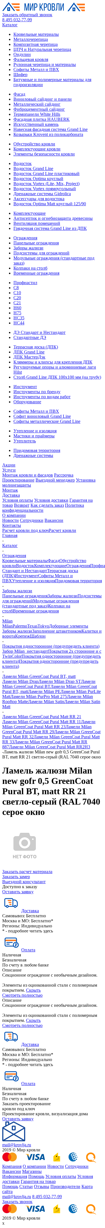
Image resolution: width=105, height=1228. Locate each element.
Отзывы (41, 1186)
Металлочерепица (30, 39)
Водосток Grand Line (33, 168)
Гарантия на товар (38, 1181)
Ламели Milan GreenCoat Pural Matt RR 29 (47, 729)
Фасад (19, 94)
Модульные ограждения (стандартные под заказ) (40, 603)
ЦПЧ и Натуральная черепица (42, 49)
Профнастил (25, 282)
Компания (12, 1166)
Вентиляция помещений (36, 223)
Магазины (32, 1171)
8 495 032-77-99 (17, 19)
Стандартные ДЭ (29, 337)
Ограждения (25, 237)
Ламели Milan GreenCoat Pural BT (48, 684)
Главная (9, 535)
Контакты (11, 525)
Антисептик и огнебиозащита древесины (53, 218)
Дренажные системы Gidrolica (42, 193)
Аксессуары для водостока (38, 198)
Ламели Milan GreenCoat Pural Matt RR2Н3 (49, 746)
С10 (17, 292)
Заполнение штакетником (56, 631)
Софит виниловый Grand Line (42, 416)
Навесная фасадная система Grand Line (50, 129)
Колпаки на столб (30, 268)
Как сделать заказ (47, 505)
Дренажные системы (33, 455)
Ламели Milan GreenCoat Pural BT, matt (39, 676)
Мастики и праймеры (34, 435)
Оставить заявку (18, 891)
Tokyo (43, 626)
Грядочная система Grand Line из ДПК (50, 228)
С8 (16, 287)
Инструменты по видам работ (42, 396)
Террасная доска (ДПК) (35, 347)
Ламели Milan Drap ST (59, 681)
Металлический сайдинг (36, 104)
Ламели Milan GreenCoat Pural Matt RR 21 (41, 716)
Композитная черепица (35, 44)
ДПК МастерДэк (29, 357)
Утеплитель (24, 441)
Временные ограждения (36, 273)
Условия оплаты (17, 500)
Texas (32, 626)
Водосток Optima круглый (38, 178)
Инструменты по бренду (36, 391)
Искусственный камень (36, 124)
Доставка (11, 495)
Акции (8, 465)
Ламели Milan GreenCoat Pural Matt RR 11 (41, 721)
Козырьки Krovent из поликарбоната (48, 134)
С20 (17, 297)
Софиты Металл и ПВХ (36, 69)
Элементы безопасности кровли (44, 154)
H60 (17, 307)
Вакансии (54, 520)
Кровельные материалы (36, 34)
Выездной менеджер (55, 480)
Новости (10, 520)
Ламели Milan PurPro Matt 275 (38, 696)
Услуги (9, 470)
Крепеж (22, 636)
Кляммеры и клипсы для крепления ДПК (52, 362)
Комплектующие (29, 213)
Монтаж (10, 490)
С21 (17, 302)
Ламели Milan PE (44, 691)
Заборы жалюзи (28, 248)
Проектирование (18, 480)
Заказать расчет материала (27, 871)
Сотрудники (31, 520)
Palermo (20, 626)
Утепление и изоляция (35, 430)
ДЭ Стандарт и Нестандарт (39, 332)
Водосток (22, 163)
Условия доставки (51, 500)
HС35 (18, 317)
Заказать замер (16, 876)
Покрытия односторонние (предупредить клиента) (50, 646)
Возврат (21, 505)
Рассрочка (63, 475)
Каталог (10, 24)
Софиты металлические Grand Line (46, 421)
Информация (14, 1176)
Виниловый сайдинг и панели (42, 99)
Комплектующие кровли (36, 149)
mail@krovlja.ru (16, 1144)
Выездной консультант (24, 881)
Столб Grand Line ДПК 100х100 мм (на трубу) (57, 377)
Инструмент (25, 386)
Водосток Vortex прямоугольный (44, 188)
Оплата (28, 949)
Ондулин (22, 54)
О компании (14, 515)
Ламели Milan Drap (20, 681)
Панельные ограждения (36, 243)
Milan (7, 621)
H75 (17, 312)
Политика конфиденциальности (43, 508)
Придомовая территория (36, 450)
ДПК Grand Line (29, 352)
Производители (65, 1186)
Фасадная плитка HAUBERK (41, 119)
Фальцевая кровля (30, 59)
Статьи (26, 1186)
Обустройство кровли (34, 144)
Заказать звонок (17, 1201)
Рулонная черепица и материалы (44, 64)
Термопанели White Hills (36, 114)
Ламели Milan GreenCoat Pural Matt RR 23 (48, 724)
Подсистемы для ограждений (41, 253)
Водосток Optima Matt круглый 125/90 (49, 203)
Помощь (36, 1176)
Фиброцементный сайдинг (39, 109)
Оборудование (27, 401)
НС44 (18, 322)
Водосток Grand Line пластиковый (46, 173)
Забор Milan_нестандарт (25, 651)
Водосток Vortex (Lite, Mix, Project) (46, 183)
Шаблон (38, 636)
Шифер (20, 74)
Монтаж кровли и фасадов (27, 475)
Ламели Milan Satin (46, 701)
